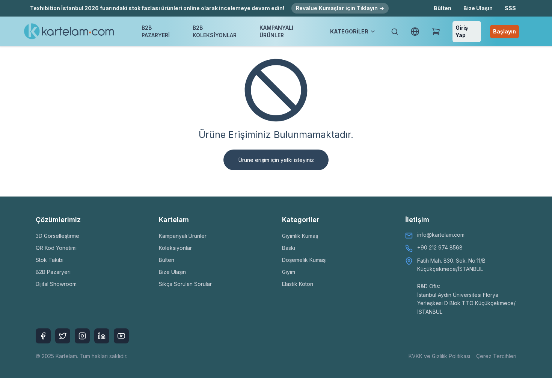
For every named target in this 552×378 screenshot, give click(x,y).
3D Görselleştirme (57, 236)
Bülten (442, 8)
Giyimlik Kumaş (300, 236)
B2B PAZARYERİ (156, 31)
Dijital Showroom (56, 284)
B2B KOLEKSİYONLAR (215, 31)
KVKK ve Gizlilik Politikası (439, 356)
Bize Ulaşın (478, 8)
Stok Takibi (49, 260)
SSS (510, 8)
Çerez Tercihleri (496, 356)
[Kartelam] (69, 31)
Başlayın (504, 31)
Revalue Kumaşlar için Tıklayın (340, 8)
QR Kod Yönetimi (56, 248)
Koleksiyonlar (175, 248)
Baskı (288, 248)
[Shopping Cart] (435, 31)
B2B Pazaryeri (53, 272)
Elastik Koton (297, 284)
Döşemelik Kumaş (304, 260)
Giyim (288, 272)
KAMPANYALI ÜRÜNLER (276, 31)
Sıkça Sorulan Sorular (185, 284)
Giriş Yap (461, 31)
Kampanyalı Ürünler (183, 236)
